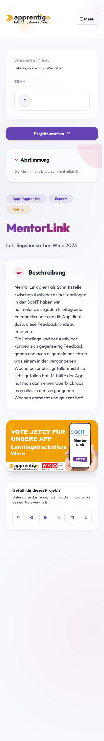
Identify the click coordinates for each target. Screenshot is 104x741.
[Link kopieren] (86, 517)
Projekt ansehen (49, 133)
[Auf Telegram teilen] (32, 517)
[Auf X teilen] (59, 517)
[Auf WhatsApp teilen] (18, 517)
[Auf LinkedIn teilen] (72, 517)
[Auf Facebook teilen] (45, 517)
